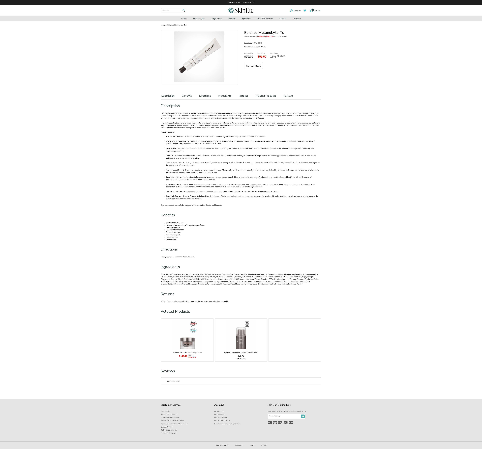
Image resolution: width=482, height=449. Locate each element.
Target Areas (216, 18)
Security (252, 445)
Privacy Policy (239, 445)
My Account (219, 411)
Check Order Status (222, 421)
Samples (282, 18)
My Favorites (219, 414)
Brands (184, 18)
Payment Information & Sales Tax (174, 424)
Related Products (266, 96)
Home (163, 25)
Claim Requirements (169, 430)
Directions (205, 96)
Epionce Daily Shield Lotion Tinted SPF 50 (241, 352)
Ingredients (246, 18)
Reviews (288, 96)
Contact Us (165, 411)
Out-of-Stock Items (168, 433)
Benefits (187, 96)
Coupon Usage (166, 427)
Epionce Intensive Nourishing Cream (187, 352)
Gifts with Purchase (265, 18)
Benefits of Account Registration (227, 424)
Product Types (199, 18)
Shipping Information (169, 414)
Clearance (297, 18)
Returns (243, 96)
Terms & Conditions (222, 445)
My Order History (221, 417)
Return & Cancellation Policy (172, 421)
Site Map (264, 445)
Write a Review (173, 381)
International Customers (170, 417)
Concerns (232, 18)
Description (167, 96)
